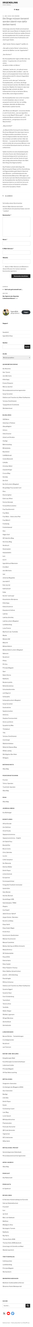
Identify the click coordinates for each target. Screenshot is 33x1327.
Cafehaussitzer (7, 1261)
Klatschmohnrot (8, 606)
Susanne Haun (7, 993)
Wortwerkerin (7, 1272)
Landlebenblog (7, 624)
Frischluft (6, 1207)
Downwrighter (7, 495)
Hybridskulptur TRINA (9, 903)
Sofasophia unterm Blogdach (12, 700)
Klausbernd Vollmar (9, 610)
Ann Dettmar (7, 827)
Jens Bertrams (7, 376)
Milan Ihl (5, 642)
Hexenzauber (7, 549)
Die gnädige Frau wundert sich (12, 488)
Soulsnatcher (7, 707)
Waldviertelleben (8, 743)
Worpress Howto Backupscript (12, 1286)
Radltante (6, 678)
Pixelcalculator (7, 1123)
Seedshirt (6, 332)
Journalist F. (6, 581)
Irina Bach (6, 567)
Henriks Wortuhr (8, 895)
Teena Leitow (7, 1004)
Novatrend (6, 657)
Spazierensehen (8, 711)
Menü (17, 9)
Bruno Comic (7, 849)
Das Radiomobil (7, 1177)
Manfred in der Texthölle (10, 632)
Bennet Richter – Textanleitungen (13, 1036)
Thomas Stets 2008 (9, 1239)
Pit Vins (5, 664)
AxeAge (5, 441)
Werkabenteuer (7, 408)
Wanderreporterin (8, 1250)
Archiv (5, 354)
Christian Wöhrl (7, 466)
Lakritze (5, 614)
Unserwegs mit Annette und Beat (13, 1246)
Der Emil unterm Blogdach (11, 484)
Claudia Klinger (7, 470)
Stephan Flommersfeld (10, 718)
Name (5, 239)
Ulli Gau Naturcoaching (10, 1072)
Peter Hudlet (7, 964)
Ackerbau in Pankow (9, 423)
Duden (5, 1105)
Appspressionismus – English (12, 838)
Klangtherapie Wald (9, 1058)
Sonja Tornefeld (7, 394)
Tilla (4, 732)
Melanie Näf (6, 639)
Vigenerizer (6, 1134)
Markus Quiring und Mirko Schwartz (14, 946)
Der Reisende (7, 863)
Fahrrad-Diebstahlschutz (10, 1203)
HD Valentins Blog (8, 538)
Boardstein (6, 452)
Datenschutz (6, 1322)
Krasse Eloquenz (8, 383)
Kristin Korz (6, 932)
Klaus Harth (6, 924)
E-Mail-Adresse (8, 248)
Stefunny (5, 715)
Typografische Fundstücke (11, 405)
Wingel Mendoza (8, 1018)
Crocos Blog (6, 473)
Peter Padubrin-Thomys (10, 968)
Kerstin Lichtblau (8, 921)
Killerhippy (6, 379)
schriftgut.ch (7, 693)
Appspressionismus (9, 834)
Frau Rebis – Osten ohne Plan (12, 516)
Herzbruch (6, 545)
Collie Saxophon (8, 859)
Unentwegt (6, 740)
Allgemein (9, 196)
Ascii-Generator (8, 1091)
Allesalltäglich (7, 426)
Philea (5, 660)
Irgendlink (10, 2)
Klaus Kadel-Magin (8, 928)
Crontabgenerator (8, 1040)
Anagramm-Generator (10, 1083)
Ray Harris (6, 1235)
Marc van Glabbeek (8, 1217)
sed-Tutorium (7, 1047)
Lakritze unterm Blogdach (11, 621)
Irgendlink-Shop (8, 336)
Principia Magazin (8, 668)
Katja (4, 592)
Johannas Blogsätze (9, 578)
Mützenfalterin (7, 646)
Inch (4, 556)
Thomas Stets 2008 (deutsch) (12, 1243)
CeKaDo (5, 462)
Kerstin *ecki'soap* (8, 596)
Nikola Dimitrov (7, 949)
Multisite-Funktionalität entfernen (13, 1283)
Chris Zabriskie (7, 852)
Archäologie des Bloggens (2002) (13, 1087)
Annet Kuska (7, 831)
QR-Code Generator (9, 1130)
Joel (4, 574)
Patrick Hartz (7, 960)
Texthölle (5, 1007)
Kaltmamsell (7, 588)
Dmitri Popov (7, 870)
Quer (4, 671)
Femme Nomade (8, 502)
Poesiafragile (7, 978)
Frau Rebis (6, 513)
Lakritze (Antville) (8, 617)
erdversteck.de (7, 874)
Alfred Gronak (7, 823)
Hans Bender (7, 892)
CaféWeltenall (7, 455)
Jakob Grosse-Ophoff (9, 913)
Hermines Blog (7, 542)
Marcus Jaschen (8, 387)
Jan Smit (5, 1214)
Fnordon (5, 780)
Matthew (5, 1221)
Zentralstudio (7, 1025)
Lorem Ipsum (7, 1116)
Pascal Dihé (6, 957)
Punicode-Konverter (9, 1127)
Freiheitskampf (7, 527)
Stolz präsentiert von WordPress (20, 1322)
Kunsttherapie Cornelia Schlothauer (14, 1062)
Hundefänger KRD (8, 899)
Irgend (17, 16)
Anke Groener (7, 433)
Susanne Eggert (8, 989)
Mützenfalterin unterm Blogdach (13, 650)
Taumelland (6, 1000)
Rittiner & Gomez (8, 982)
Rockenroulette (7, 682)
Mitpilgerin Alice (8, 1225)
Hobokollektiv (7, 552)
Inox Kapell (6, 910)
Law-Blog (6, 1112)
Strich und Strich (8, 722)
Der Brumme (7, 368)
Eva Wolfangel (7, 812)
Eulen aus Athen (8, 498)
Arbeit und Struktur (9, 437)
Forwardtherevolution (9, 506)
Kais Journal (6, 585)
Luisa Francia (7, 628)
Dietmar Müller (7, 867)
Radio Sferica (7, 675)
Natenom (5, 653)
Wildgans (6, 758)
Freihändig (6, 524)
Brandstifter (6, 845)
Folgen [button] (26, 312)
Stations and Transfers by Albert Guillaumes (16, 397)
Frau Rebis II (6, 520)
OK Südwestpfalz (8, 953)
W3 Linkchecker (8, 1137)
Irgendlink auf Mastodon (10, 563)
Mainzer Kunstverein (9, 939)
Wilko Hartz (6, 1141)
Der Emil (5, 480)
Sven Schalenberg (8, 996)
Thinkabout (6, 729)
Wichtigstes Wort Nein (10, 754)
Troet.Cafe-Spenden (9, 787)
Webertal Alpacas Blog (10, 747)
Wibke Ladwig (7, 751)
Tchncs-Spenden (8, 783)
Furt (4, 1210)
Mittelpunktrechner (9, 1119)
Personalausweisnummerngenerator (14, 390)
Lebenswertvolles (8, 1065)
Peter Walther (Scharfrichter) (12, 971)
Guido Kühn (6, 888)
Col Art (5, 856)
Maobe (5, 635)
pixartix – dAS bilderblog (10, 975)
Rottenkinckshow (8, 686)
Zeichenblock (7, 1022)
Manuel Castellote (8, 942)
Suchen (5, 343)
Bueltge (5, 1094)
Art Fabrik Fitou (7, 841)
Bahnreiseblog (7, 444)
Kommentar (7, 215)
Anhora (5, 430)
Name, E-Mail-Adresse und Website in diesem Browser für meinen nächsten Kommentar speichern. (15, 269)
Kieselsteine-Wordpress (10, 599)
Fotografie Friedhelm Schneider (12, 885)
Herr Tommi (6, 372)
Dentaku (5, 477)
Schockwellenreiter (9, 689)
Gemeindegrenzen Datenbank (12, 1152)
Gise (4, 531)
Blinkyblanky (6, 448)
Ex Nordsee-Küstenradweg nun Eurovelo (15, 1199)
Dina (4, 491)
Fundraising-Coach (8, 1108)
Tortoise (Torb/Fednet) (9, 401)
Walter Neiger (7, 1011)
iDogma (5, 906)
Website (5, 257)
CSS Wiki (5, 1098)
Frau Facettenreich (8, 509)
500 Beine (6, 419)
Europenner (6, 877)
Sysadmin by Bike (8, 725)
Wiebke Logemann (8, 1014)
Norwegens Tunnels (9, 1228)
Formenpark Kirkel (8, 881)
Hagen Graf (6, 534)
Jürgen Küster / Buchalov (10, 917)
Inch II (4, 560)
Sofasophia (6, 696)
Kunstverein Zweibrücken (11, 935)
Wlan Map (6, 769)
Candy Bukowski (8, 459)
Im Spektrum (7, 1188)
